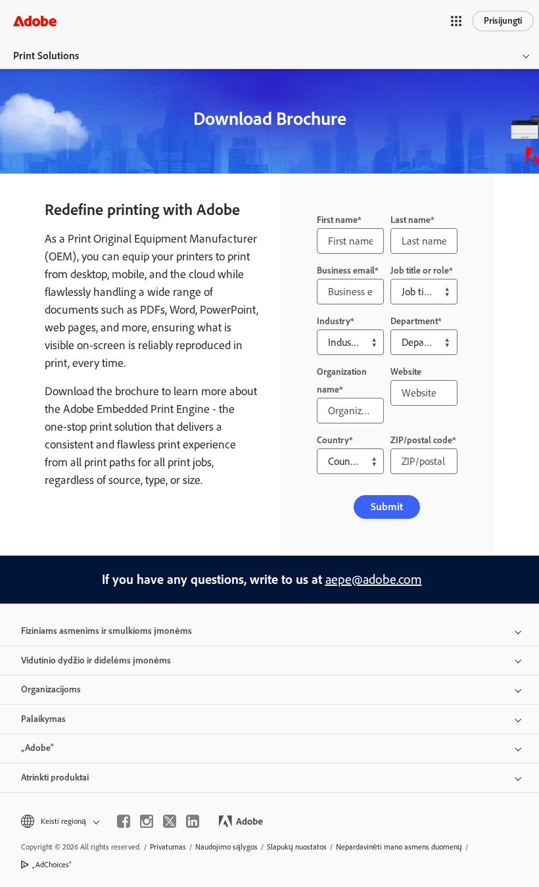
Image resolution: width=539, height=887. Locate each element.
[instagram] (146, 821)
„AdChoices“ (52, 864)
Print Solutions (46, 55)
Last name (410, 220)
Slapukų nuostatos (297, 846)
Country (333, 440)
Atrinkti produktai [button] (55, 777)
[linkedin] (192, 821)
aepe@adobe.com (373, 579)
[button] (456, 21)
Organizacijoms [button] (51, 689)
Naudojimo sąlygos (226, 846)
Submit (387, 506)
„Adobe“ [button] (37, 748)
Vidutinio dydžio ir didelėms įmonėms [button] (96, 660)
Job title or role (419, 270)
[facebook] (123, 821)
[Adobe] (35, 20)
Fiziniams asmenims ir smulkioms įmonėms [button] (106, 630)
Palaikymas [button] (43, 719)
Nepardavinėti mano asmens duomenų (399, 846)
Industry (333, 321)
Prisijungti (503, 20)
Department (414, 321)
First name (337, 220)
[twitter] (169, 821)
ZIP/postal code (421, 440)
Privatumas (168, 846)
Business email (346, 270)
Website (405, 371)
